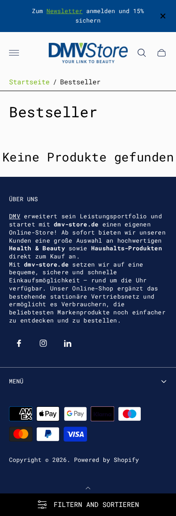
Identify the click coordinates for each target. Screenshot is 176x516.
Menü (16, 381)
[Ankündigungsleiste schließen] (162, 16)
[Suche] (142, 53)
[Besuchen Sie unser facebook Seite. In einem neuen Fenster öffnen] (19, 343)
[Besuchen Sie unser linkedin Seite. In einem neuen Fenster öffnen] (68, 343)
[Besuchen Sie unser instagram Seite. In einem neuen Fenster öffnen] (43, 343)
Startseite (29, 81)
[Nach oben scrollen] (88, 488)
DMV (14, 216)
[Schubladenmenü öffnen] (14, 53)
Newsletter (64, 11)
